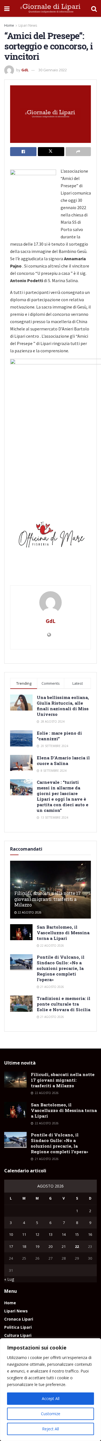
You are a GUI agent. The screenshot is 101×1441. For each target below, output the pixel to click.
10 (11, 1234)
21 (64, 1246)
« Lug (9, 1279)
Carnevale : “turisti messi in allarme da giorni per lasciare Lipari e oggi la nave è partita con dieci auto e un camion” (62, 796)
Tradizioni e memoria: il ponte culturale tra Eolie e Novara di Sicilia (63, 1003)
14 (64, 1234)
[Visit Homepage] (50, 8)
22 (77, 1246)
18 (24, 1246)
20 (50, 1246)
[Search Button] (94, 8)
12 (37, 1234)
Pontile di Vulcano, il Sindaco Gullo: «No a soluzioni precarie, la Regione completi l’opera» (60, 968)
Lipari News (28, 25)
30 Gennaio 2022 (52, 69)
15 (77, 1234)
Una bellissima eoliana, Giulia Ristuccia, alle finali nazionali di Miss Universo (63, 706)
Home (9, 25)
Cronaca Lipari (18, 1319)
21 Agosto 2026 (51, 987)
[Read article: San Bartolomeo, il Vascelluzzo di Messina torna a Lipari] (21, 932)
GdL (25, 69)
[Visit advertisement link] (50, 536)
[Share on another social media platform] (78, 151)
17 (11, 1246)
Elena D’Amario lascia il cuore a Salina (63, 760)
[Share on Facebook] (23, 151)
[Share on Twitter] (51, 151)
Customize (50, 1413)
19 (37, 1246)
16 (90, 1234)
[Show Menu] (7, 8)
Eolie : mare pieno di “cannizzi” (59, 735)
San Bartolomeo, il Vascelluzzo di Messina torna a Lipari (63, 932)
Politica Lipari (18, 1327)
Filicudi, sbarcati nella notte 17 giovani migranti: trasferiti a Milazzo (47, 899)
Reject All (50, 1428)
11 (24, 1234)
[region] (50, 1389)
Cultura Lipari (17, 1335)
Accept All (50, 1398)
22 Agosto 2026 (29, 912)
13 (50, 1234)
